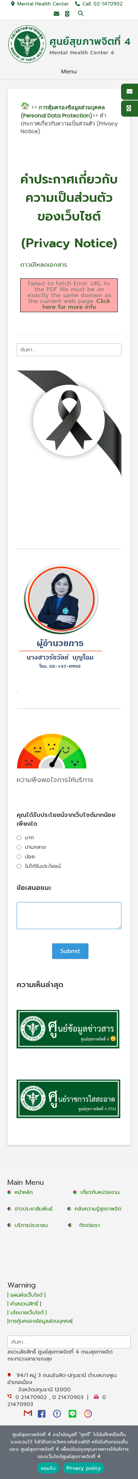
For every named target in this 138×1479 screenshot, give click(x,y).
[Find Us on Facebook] (67, 14)
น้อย (30, 857)
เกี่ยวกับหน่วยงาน (100, 1192)
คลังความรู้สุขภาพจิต (98, 1209)
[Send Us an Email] (56, 14)
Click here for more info (76, 304)
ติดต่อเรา (89, 1225)
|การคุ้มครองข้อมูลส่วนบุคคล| (39, 1321)
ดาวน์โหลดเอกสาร (43, 264)
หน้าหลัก (23, 1192)
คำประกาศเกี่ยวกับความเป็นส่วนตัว (69, 188)
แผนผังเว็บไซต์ (26, 1295)
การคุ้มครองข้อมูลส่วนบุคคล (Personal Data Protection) (63, 111)
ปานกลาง (35, 847)
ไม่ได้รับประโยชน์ (43, 866)
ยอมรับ (48, 1468)
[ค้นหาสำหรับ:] (69, 349)
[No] (128, 1452)
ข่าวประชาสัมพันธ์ (35, 1209)
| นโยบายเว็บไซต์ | (27, 1313)
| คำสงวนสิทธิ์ (23, 1304)
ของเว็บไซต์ (69, 216)
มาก (29, 837)
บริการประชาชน (33, 1225)
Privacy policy (84, 1468)
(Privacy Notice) (69, 243)
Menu (69, 71)
